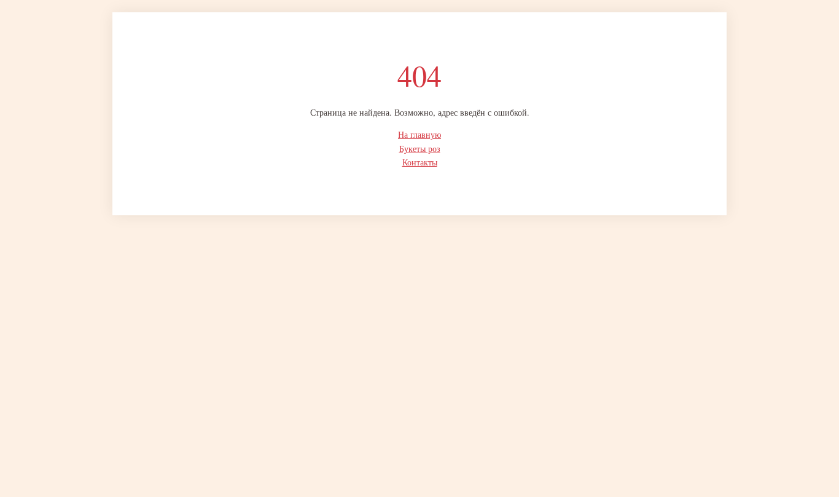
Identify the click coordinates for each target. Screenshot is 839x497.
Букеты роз (419, 148)
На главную (419, 134)
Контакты (419, 162)
